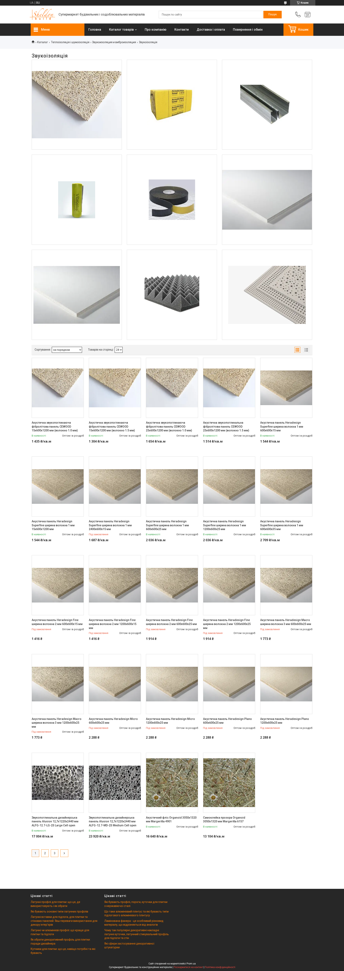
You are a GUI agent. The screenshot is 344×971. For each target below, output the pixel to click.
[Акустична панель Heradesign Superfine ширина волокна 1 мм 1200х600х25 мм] (229, 486)
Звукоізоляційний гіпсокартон (267, 74)
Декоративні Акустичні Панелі (77, 74)
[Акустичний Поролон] (172, 295)
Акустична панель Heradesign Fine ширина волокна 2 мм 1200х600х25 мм (227, 623)
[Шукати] (272, 14)
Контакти (181, 29)
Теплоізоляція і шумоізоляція (70, 42)
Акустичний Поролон (171, 264)
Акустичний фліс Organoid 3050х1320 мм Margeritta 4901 (171, 819)
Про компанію (155, 29)
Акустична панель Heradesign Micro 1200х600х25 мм (170, 720)
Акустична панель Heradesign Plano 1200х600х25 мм (284, 720)
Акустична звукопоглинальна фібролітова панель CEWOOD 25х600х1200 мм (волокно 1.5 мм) (226, 426)
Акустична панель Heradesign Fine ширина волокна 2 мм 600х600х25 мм (171, 622)
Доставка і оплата (211, 29)
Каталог (42, 42)
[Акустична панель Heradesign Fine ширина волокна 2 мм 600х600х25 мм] (172, 585)
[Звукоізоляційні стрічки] (172, 200)
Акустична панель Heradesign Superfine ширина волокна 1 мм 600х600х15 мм (281, 426)
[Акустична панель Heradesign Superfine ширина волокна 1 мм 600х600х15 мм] (286, 388)
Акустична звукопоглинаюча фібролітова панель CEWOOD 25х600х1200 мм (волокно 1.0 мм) (169, 426)
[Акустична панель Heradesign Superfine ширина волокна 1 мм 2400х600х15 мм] (115, 486)
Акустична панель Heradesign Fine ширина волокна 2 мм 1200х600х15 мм (112, 623)
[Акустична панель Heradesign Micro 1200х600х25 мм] (172, 684)
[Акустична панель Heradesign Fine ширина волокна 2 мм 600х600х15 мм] (58, 585)
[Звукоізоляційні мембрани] (77, 200)
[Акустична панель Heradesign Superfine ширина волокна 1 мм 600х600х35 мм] (286, 486)
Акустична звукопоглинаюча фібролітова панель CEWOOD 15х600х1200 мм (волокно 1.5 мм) (112, 426)
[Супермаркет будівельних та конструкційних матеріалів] (43, 14)
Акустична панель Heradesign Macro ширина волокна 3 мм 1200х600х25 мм (56, 722)
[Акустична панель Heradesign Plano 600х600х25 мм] (229, 684)
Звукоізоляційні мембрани (77, 169)
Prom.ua (191, 963)
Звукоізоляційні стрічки (171, 169)
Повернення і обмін (248, 29)
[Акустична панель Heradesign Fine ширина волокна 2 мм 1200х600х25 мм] (229, 585)
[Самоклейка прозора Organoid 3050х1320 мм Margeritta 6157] (229, 783)
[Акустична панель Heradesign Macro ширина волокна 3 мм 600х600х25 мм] (286, 585)
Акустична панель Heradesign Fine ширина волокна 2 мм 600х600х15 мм (57, 622)
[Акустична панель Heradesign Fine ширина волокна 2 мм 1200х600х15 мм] (115, 585)
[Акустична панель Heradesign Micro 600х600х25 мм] (115, 684)
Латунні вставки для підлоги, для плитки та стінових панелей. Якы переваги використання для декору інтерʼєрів (64, 920)
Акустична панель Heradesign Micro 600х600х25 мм (113, 720)
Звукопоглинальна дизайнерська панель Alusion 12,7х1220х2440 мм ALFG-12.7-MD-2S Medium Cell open (112, 821)
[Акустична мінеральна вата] (172, 105)
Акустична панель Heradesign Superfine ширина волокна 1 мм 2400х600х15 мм (110, 525)
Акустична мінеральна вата (172, 74)
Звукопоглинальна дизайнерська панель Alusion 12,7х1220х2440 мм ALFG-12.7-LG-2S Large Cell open (55, 821)
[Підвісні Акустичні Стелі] (267, 200)
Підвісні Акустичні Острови (76, 264)
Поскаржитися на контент (188, 967)
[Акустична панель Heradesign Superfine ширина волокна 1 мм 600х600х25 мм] (172, 486)
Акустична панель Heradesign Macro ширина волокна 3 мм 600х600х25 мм (285, 622)
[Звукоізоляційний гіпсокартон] (267, 105)
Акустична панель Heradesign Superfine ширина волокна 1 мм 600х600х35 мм (281, 525)
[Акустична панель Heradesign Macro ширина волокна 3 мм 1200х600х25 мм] (58, 684)
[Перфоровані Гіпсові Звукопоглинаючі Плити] (267, 295)
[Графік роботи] (307, 15)
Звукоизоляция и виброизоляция (114, 42)
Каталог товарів (121, 29)
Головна (94, 29)
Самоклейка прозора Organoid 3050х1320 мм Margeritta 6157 (224, 819)
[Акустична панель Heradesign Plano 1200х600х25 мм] (286, 684)
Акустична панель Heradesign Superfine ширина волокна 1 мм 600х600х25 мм (167, 525)
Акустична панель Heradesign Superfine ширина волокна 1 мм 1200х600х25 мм (224, 525)
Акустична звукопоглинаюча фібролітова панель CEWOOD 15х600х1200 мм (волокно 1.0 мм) (55, 426)
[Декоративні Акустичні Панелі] (77, 105)
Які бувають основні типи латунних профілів (59, 911)
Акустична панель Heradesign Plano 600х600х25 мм (227, 720)
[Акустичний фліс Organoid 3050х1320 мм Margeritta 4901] (172, 783)
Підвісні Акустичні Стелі (267, 169)
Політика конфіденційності (220, 967)
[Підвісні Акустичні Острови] (77, 295)
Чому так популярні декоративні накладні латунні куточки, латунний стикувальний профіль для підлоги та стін (136, 934)
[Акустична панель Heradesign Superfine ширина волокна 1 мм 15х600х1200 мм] (58, 486)
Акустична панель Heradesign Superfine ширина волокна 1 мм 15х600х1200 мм (53, 525)
